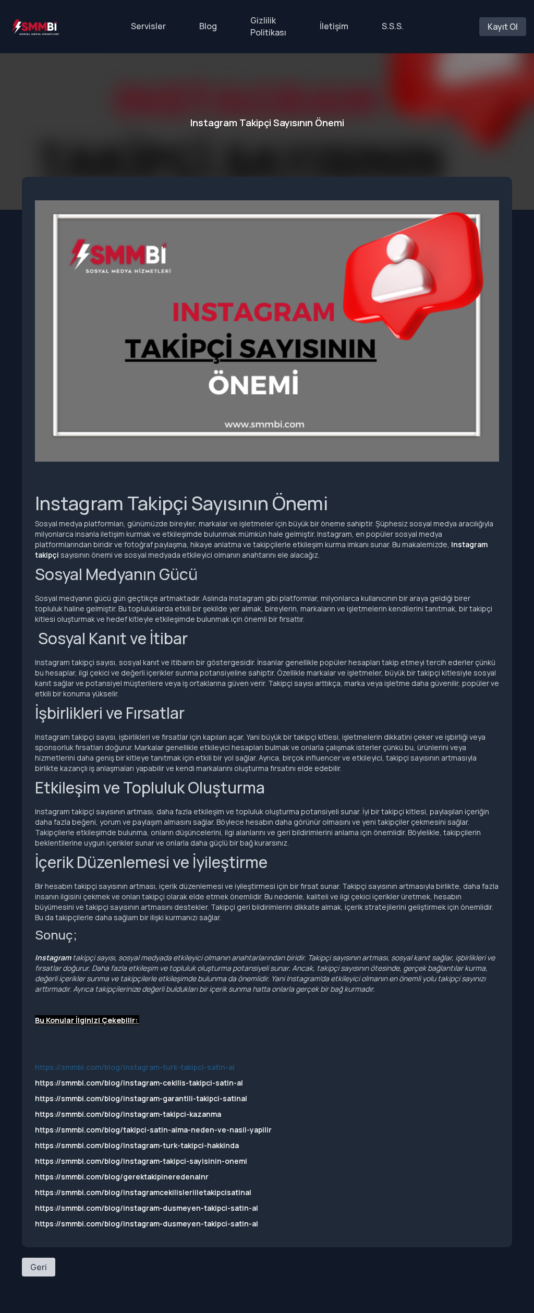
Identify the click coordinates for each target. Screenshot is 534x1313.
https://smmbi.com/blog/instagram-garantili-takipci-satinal (141, 1098)
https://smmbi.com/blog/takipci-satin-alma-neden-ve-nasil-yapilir (153, 1130)
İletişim (334, 26)
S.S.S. (393, 26)
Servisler (148, 26)
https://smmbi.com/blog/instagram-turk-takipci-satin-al (135, 1067)
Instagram (53, 957)
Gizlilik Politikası (268, 26)
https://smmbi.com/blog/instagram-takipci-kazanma (128, 1114)
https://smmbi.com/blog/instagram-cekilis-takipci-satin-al (139, 1083)
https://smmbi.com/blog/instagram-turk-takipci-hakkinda (137, 1145)
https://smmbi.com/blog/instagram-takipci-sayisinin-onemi (141, 1161)
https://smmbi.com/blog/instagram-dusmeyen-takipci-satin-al (146, 1208)
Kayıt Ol (503, 26)
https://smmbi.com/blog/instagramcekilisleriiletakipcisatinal (143, 1192)
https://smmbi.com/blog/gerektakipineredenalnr (122, 1177)
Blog (208, 26)
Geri (38, 1267)
